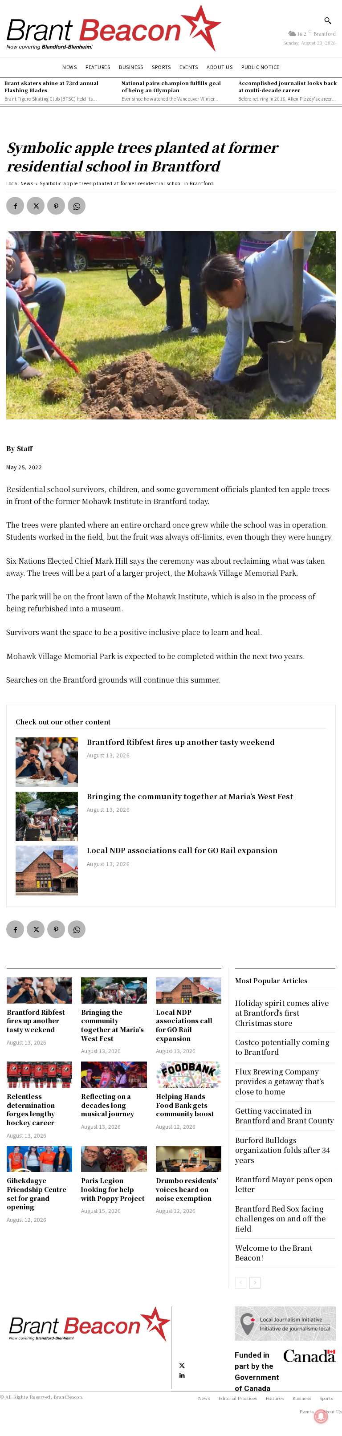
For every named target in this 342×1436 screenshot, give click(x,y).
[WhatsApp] (77, 206)
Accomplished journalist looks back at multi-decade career (287, 86)
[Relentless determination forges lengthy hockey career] (39, 1075)
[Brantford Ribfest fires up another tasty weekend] (47, 762)
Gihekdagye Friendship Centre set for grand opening (36, 1193)
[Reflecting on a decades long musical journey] (114, 1075)
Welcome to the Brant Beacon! (273, 1253)
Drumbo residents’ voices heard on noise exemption (187, 1189)
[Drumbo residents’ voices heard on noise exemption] (188, 1159)
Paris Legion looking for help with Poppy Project (113, 1189)
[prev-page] (240, 1283)
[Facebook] (15, 206)
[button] (328, 20)
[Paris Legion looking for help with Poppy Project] (114, 1159)
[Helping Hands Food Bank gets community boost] (188, 1075)
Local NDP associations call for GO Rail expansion (182, 850)
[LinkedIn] (182, 1374)
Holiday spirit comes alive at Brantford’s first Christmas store (282, 1013)
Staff (25, 448)
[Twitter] (36, 206)
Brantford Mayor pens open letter (284, 1184)
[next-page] (255, 1283)
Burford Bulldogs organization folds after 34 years (282, 1150)
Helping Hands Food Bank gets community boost (185, 1105)
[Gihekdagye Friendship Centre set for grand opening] (39, 1159)
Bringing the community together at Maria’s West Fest (190, 796)
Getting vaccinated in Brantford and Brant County (284, 1116)
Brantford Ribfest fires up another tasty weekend (181, 742)
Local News (19, 183)
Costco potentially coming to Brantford (282, 1047)
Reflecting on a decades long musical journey (107, 1105)
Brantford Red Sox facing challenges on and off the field (280, 1219)
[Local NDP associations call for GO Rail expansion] (47, 870)
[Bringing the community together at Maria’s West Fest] (47, 817)
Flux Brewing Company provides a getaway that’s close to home (279, 1081)
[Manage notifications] (321, 1416)
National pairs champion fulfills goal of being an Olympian (171, 86)
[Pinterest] (56, 206)
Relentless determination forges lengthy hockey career (31, 1109)
